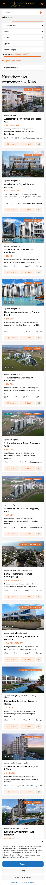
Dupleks (16, 633)
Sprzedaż (16, 115)
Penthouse (21, 570)
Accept (23, 864)
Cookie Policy (15, 882)
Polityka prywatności (27, 882)
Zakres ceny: (6, 54)
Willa (33, 696)
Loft (14, 570)
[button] (42, 841)
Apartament (8, 115)
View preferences (23, 877)
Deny (23, 871)
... (14, 134)
